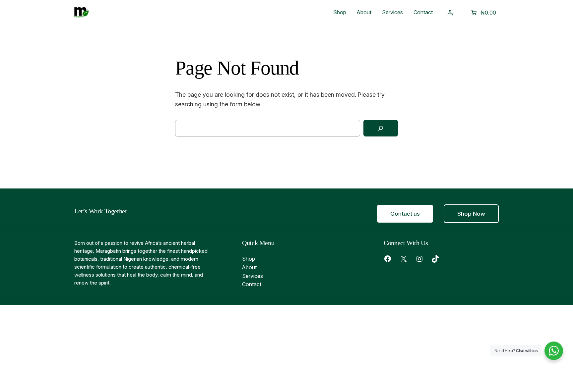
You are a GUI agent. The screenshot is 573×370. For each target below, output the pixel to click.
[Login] (450, 12)
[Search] (380, 128)
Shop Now (471, 213)
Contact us (405, 213)
